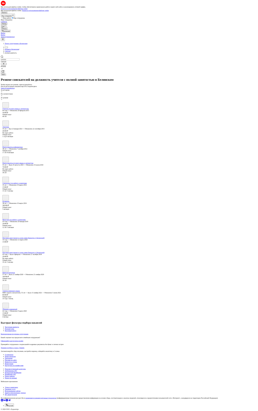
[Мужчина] (5, 123)
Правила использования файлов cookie (35, 10)
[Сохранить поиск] (3, 72)
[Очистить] (3, 64)
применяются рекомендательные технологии (40, 398)
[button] (3, 33)
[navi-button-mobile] (3, 39)
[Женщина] (5, 105)
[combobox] (10, 59)
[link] (4, 28)
